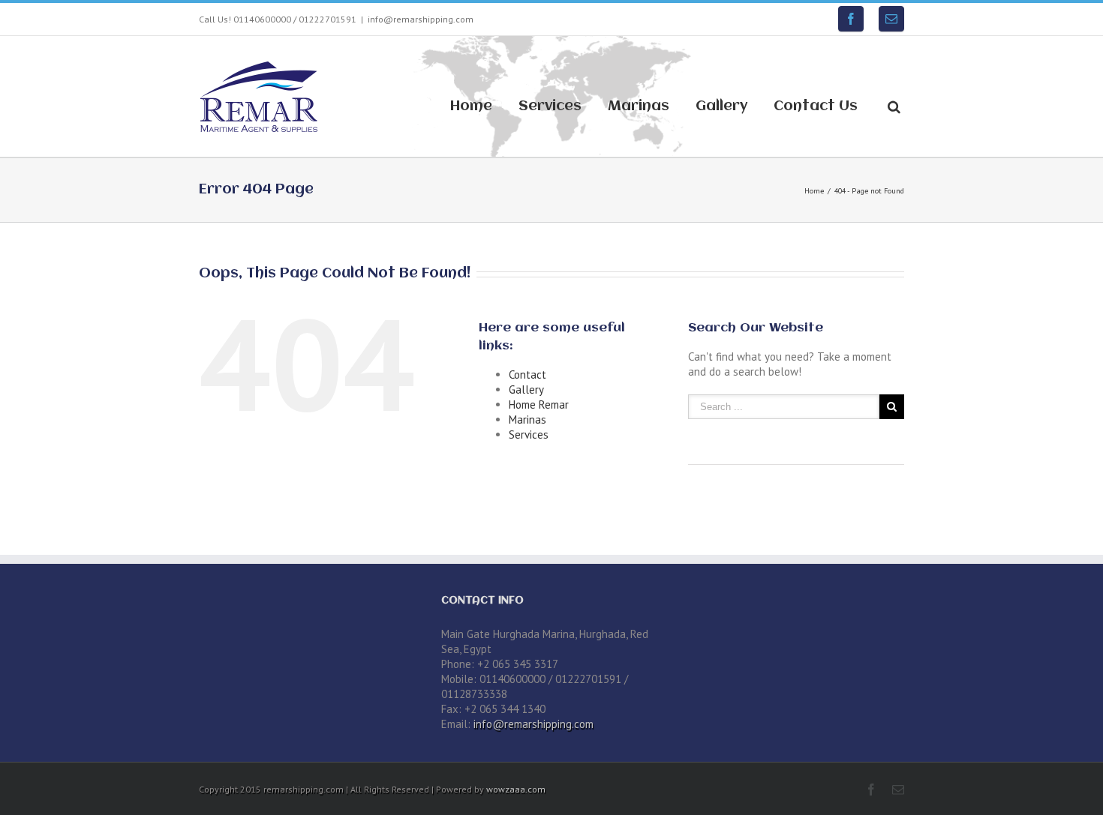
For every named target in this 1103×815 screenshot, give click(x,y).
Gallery (721, 106)
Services (550, 106)
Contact (527, 374)
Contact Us (816, 106)
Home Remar (539, 404)
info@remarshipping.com (420, 19)
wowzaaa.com (515, 789)
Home (471, 106)
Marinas (638, 106)
